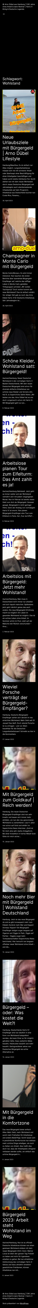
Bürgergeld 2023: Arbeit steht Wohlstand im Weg (17, 1225)
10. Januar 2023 (8, 952)
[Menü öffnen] (4, 14)
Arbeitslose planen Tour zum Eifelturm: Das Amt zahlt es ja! (17, 474)
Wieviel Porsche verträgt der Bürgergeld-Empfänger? (15, 697)
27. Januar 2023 (8, 739)
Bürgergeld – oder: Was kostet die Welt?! (16, 1015)
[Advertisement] (19, 45)
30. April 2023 (8, 200)
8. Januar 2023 (8, 1159)
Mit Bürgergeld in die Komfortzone (18, 1118)
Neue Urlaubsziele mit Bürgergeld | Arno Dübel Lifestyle (18, 147)
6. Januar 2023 (8, 1275)
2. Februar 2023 (8, 632)
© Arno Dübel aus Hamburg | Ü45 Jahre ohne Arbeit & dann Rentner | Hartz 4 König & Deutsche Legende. (19, 6)
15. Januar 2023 (8, 841)
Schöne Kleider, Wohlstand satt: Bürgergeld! (19, 366)
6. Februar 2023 (8, 408)
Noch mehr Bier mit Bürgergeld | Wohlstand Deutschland (19, 905)
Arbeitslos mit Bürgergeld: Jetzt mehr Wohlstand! (17, 584)
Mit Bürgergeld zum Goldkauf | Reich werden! (18, 800)
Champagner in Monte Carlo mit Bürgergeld (19, 261)
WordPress (24, 1303)
